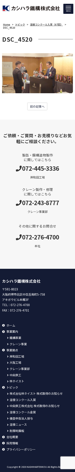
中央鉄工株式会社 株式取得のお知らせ (35, 406)
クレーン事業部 (20, 369)
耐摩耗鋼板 (17, 431)
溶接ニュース (18, 425)
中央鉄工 (15, 375)
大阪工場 (15, 363)
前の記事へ (37, 106)
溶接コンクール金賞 (23, 412)
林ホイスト (17, 381)
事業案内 (12, 332)
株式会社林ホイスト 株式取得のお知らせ (36, 394)
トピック (12, 387)
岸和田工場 (17, 356)
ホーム (10, 325)
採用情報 (12, 443)
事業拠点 (12, 350)
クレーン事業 (18, 344)
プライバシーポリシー (21, 449)
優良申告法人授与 (21, 418)
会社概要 (12, 437)
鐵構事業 (15, 338)
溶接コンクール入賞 (23, 400)
